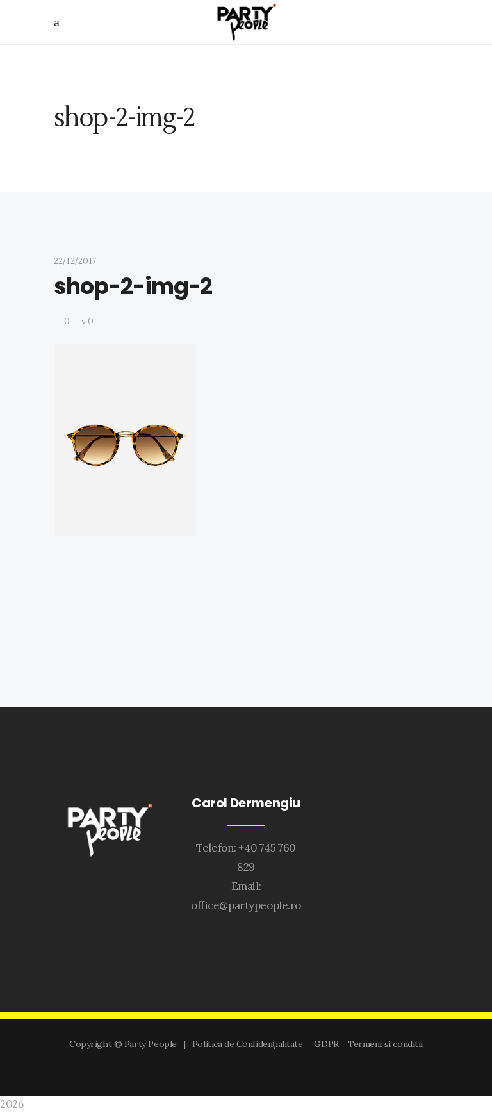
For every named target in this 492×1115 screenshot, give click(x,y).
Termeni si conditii (385, 1044)
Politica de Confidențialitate (250, 1044)
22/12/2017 (75, 261)
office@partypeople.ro (246, 905)
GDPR (328, 1044)
